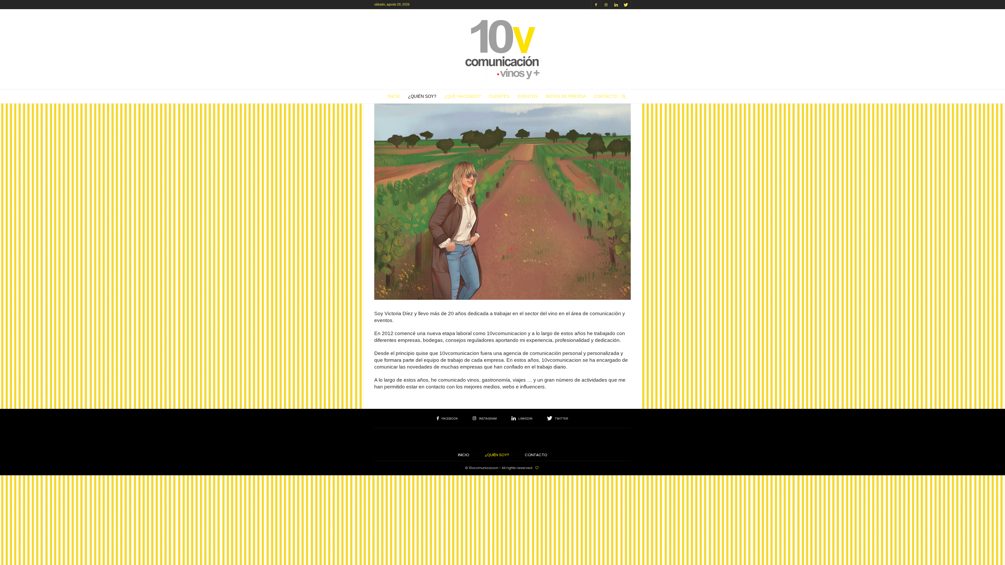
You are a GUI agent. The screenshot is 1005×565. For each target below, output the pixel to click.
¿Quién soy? (422, 96)
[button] (622, 96)
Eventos (527, 96)
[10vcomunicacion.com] (502, 82)
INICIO (463, 455)
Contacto (605, 96)
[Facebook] (596, 4)
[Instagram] (606, 4)
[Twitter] (626, 4)
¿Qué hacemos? (462, 96)
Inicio (394, 96)
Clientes (499, 96)
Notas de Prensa (566, 96)
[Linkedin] (616, 4)
